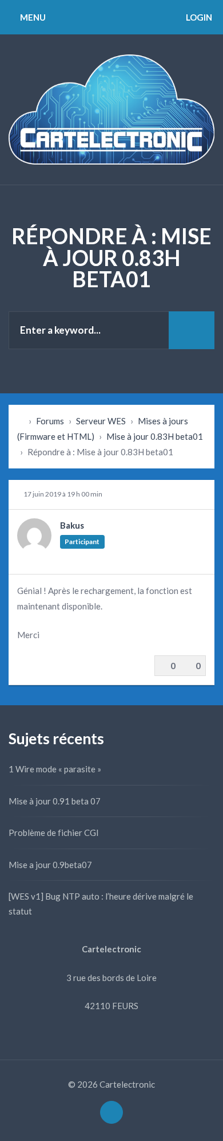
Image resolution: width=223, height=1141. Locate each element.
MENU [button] (32, 17)
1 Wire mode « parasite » (55, 769)
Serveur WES (101, 421)
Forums (50, 421)
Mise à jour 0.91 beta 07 (55, 801)
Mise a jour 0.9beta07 (50, 864)
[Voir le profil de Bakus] (34, 549)
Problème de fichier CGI (54, 832)
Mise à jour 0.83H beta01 (154, 436)
